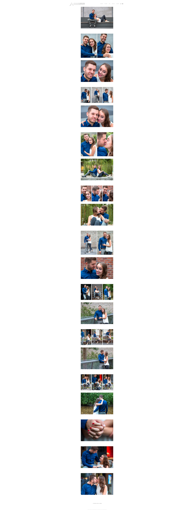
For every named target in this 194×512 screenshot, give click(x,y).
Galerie (106, 3)
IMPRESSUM (104, 509)
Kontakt (117, 3)
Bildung (113, 3)
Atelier (101, 3)
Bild (109, 3)
